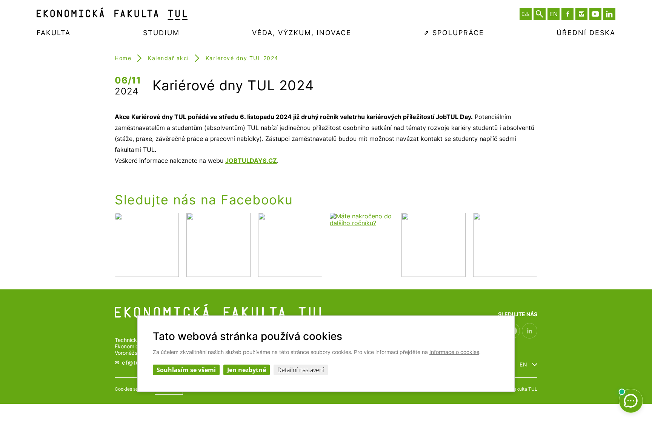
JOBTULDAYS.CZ (251, 160)
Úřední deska (586, 33)
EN (524, 365)
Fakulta (54, 33)
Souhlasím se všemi (186, 370)
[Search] (540, 14)
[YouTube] (595, 14)
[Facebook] (567, 14)
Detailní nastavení (300, 370)
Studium (161, 33)
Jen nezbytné (246, 370)
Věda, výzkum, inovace (301, 33)
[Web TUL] (526, 14)
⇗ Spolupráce (453, 33)
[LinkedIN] (609, 14)
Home (123, 58)
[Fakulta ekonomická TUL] (112, 14)
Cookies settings (132, 389)
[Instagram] (581, 14)
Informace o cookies (454, 352)
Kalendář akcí (168, 58)
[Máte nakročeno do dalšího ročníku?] (362, 245)
